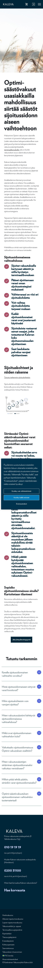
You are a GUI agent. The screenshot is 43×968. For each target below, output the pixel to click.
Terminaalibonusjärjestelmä (12, 930)
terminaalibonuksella (11, 150)
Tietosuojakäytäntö (9, 937)
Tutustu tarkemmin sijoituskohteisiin (17, 377)
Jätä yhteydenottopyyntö (21, 639)
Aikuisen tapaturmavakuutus (12, 919)
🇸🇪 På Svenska (7, 955)
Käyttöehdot (6, 933)
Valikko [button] (39, 5)
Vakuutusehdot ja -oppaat (11, 926)
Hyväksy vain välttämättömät (21, 491)
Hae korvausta (14, 890)
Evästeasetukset (21, 504)
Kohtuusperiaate (8, 944)
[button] (19, 674)
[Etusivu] (8, 4)
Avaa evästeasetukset (10, 959)
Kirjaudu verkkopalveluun (33, 5)
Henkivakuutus (7, 915)
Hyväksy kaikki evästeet (21, 497)
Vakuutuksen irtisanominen (12, 952)
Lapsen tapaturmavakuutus (12, 922)
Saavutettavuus (8, 948)
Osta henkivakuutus (27, 5)
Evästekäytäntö (8, 941)
